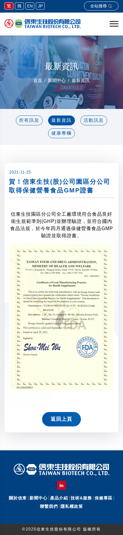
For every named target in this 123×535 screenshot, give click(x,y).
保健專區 (104, 498)
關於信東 (18, 498)
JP (40, 6)
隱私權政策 (72, 506)
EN (30, 6)
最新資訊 (61, 120)
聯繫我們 (49, 506)
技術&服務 (81, 498)
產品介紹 (59, 498)
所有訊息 (29, 120)
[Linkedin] (61, 485)
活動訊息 (94, 120)
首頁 (37, 80)
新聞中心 (38, 498)
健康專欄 (61, 133)
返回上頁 (61, 419)
